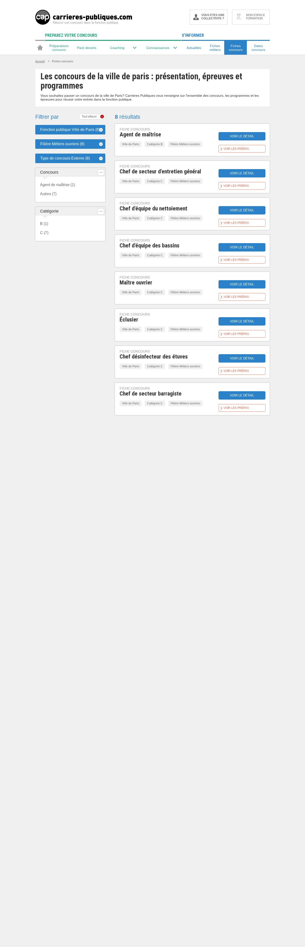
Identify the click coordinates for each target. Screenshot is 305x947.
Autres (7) (48, 194)
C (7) (44, 233)
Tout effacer (89, 116)
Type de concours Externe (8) (65, 158)
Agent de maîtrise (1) (57, 185)
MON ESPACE (255, 16)
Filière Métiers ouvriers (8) (62, 144)
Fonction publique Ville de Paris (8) (70, 130)
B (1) (44, 224)
